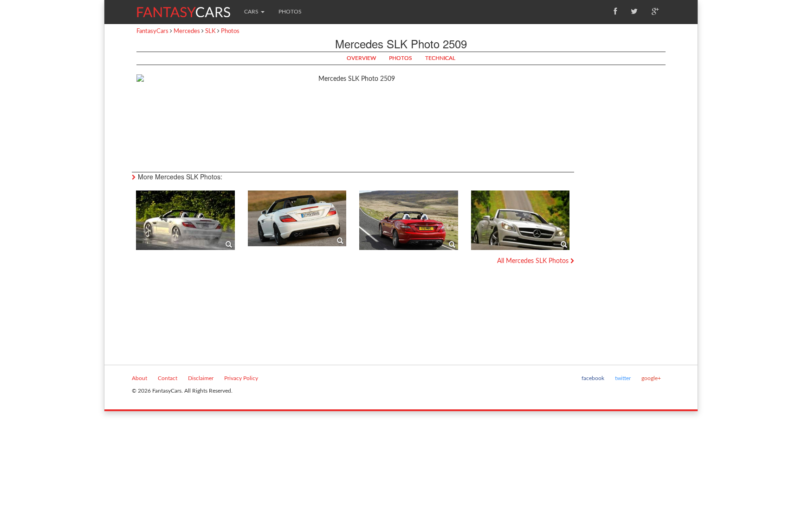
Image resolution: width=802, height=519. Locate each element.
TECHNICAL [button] (440, 58)
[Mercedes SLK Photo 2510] (408, 220)
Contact (167, 378)
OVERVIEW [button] (361, 58)
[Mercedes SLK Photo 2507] (185, 220)
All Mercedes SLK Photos (533, 261)
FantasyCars (152, 31)
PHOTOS (290, 11)
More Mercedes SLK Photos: (180, 176)
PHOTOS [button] (400, 58)
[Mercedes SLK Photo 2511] (520, 220)
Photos (230, 31)
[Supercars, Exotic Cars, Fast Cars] (183, 8)
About (139, 378)
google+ (651, 378)
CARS (252, 11)
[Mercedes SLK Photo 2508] (297, 218)
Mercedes (187, 31)
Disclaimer (200, 378)
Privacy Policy (241, 378)
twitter (623, 378)
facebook (593, 378)
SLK (210, 31)
